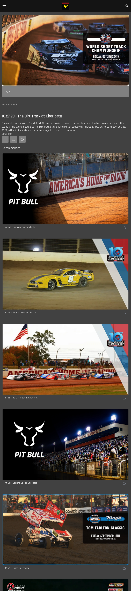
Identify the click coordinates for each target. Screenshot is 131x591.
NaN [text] (15, 104)
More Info (7, 134)
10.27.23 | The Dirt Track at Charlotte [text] (32, 116)
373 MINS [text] (6, 104)
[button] (4, 6)
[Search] (127, 6)
